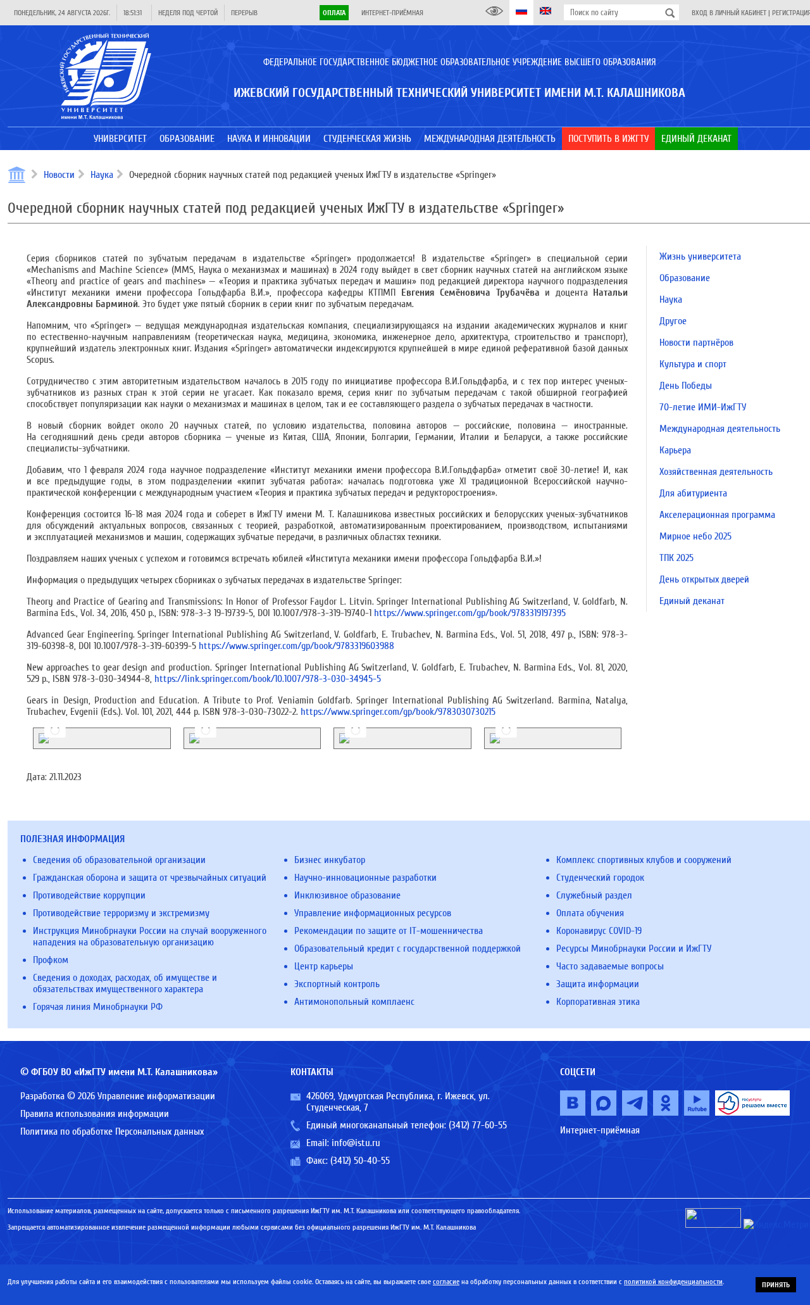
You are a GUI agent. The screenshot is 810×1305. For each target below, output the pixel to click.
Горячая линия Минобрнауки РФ (98, 1006)
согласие (446, 1281)
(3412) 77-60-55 (478, 1125)
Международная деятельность (719, 428)
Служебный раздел (594, 895)
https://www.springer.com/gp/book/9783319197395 (470, 613)
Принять (776, 1284)
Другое (673, 321)
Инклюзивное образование (347, 895)
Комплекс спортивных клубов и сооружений (644, 860)
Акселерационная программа (717, 514)
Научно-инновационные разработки (365, 877)
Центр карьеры (323, 966)
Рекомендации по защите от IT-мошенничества (388, 930)
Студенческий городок (600, 877)
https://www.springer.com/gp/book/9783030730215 (398, 711)
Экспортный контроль (337, 984)
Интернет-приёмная (392, 12)
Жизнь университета (700, 256)
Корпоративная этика (598, 1001)
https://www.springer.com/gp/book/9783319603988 (296, 646)
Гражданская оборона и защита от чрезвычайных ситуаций (149, 877)
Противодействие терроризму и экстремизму (121, 913)
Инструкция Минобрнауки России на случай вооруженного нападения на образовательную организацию (149, 936)
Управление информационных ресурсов (372, 913)
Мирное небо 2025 (695, 536)
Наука (101, 174)
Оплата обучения (590, 913)
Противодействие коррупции (89, 895)
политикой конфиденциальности (673, 1281)
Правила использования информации (94, 1113)
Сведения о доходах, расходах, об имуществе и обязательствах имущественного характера (125, 983)
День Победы (685, 385)
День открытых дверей (704, 579)
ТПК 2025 (676, 558)
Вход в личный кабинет (729, 12)
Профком (50, 960)
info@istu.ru (356, 1143)
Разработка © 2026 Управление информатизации (117, 1096)
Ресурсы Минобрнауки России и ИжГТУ (633, 948)
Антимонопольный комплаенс (354, 1001)
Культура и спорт (692, 364)
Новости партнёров (696, 342)
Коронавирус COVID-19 (599, 930)
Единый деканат (692, 601)
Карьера (675, 450)
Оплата (334, 12)
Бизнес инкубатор (329, 860)
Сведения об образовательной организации (119, 860)
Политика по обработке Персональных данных (112, 1131)
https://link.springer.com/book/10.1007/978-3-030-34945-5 (267, 678)
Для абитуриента (693, 493)
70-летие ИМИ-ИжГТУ (702, 407)
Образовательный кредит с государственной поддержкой (407, 948)
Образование (684, 278)
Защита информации (597, 984)
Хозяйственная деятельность (716, 471)
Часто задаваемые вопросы (610, 966)
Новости (59, 174)
